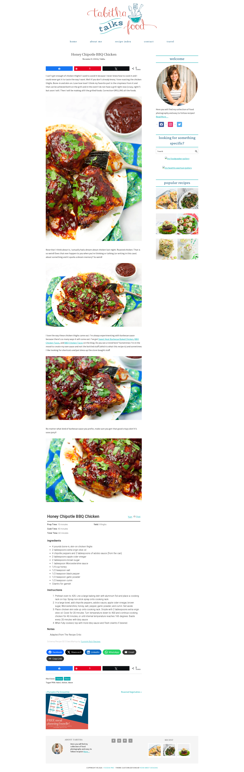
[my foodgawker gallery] (177, 158)
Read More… (162, 116)
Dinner (67, 679)
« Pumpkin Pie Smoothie (57, 691)
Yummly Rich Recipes (90, 641)
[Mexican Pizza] (166, 200)
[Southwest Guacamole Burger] (166, 225)
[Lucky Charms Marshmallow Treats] (166, 251)
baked (58, 682)
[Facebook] (161, 124)
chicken (64, 682)
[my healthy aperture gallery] (177, 167)
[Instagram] (170, 124)
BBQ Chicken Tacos (73, 342)
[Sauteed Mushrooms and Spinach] (187, 200)
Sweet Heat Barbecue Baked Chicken (115, 339)
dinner (70, 682)
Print (138, 517)
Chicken (59, 679)
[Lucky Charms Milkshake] (187, 251)
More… (86, 751)
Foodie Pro (109, 768)
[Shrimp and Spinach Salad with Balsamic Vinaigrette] (187, 225)
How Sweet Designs (149, 768)
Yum (130, 517)
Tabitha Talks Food (122, 19)
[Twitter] (179, 124)
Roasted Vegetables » (131, 691)
